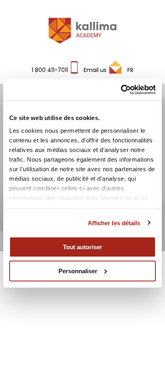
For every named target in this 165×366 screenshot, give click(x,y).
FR (130, 70)
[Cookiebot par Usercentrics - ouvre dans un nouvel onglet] (121, 89)
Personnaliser (77, 270)
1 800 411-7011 (50, 70)
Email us (95, 70)
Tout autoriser (82, 247)
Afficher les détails (114, 222)
